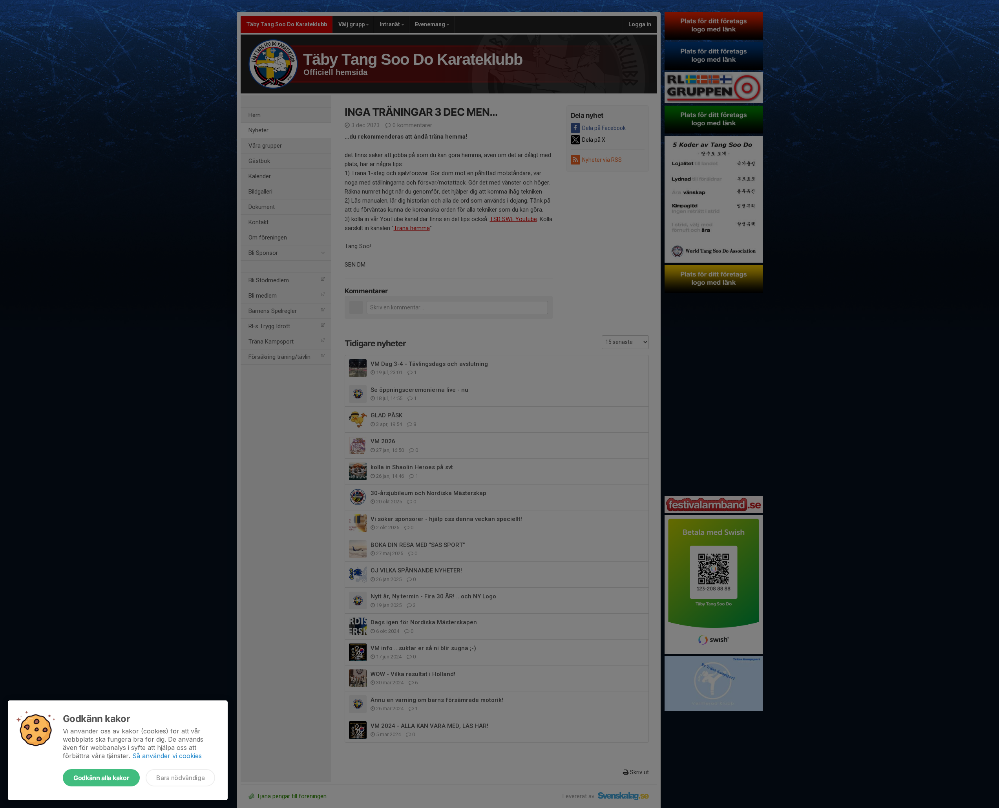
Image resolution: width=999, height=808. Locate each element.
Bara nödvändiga (180, 778)
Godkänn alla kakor (101, 778)
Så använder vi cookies (167, 756)
